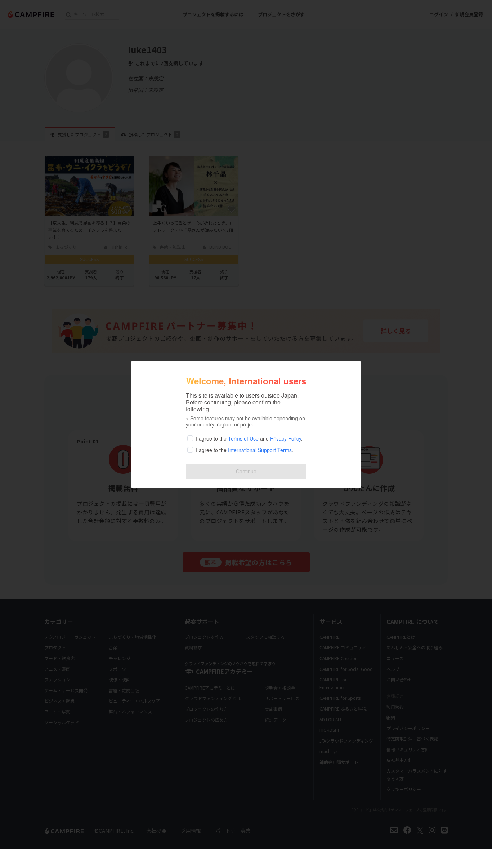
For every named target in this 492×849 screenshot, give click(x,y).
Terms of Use (243, 438)
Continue (246, 471)
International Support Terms (260, 450)
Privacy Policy (285, 438)
